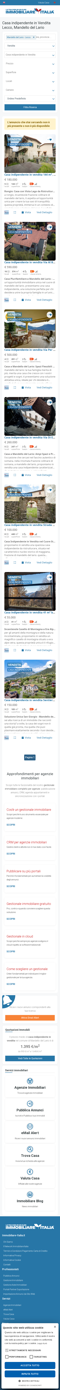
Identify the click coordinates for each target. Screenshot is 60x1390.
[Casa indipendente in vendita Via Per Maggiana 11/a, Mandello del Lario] (30, 328)
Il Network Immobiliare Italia (15, 1246)
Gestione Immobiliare (13, 1280)
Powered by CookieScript (30, 1385)
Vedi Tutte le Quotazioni (30, 1058)
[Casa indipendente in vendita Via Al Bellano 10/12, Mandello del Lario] (30, 241)
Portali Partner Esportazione (16, 1289)
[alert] (30, 1356)
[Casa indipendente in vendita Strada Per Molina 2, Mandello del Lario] (30, 504)
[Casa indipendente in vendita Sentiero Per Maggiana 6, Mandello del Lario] (30, 679)
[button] (6, 1350)
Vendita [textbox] (11, 45)
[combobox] (30, 46)
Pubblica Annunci (11, 1276)
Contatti (6, 1264)
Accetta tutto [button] (30, 1365)
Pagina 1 (30, 757)
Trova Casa (8, 1314)
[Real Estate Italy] (4, 2)
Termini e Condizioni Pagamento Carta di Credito (25, 1251)
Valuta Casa (8, 1319)
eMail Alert (8, 1310)
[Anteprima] (15, 212)
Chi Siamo (8, 1242)
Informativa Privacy (12, 1255)
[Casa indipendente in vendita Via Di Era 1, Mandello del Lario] (30, 416)
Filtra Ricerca (30, 107)
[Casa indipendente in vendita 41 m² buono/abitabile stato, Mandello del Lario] (30, 591)
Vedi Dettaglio (44, 212)
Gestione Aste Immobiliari (15, 1285)
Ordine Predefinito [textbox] (16, 98)
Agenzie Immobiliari (12, 1305)
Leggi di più (42, 1343)
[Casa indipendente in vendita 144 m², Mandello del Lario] (30, 153)
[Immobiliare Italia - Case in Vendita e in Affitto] (30, 10)
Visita (28, 212)
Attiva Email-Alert (30, 1017)
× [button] (55, 1327)
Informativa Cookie (12, 1260)
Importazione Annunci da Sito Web (19, 1294)
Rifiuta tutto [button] (30, 1374)
